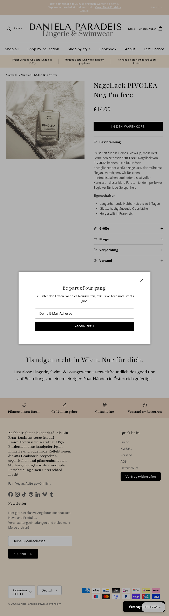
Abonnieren (84, 326)
